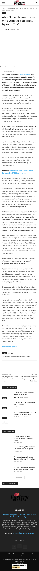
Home (4, 8)
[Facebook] (14, 547)
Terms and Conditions (19, 554)
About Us (19, 556)
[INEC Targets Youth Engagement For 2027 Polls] (7, 405)
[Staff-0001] (3, 30)
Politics (9, 8)
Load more (19, 477)
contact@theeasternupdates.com (23, 533)
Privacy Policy (7, 554)
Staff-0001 (9, 29)
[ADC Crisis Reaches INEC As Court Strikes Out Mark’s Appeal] (7, 415)
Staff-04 (16, 397)
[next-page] (6, 422)
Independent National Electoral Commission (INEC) (16, 356)
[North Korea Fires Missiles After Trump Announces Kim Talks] (7, 470)
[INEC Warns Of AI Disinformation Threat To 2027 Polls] (7, 395)
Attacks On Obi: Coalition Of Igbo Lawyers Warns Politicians (29, 379)
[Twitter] (25, 547)
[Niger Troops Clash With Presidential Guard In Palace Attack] (7, 439)
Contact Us (31, 554)
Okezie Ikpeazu (25, 74)
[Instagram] (20, 546)
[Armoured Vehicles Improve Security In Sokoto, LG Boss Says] (7, 460)
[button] (3, 2)
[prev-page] (3, 422)
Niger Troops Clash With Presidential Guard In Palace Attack (23, 438)
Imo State (10, 353)
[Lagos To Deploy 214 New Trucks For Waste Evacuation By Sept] (7, 449)
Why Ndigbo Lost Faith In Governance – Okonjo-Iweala (10, 379)
